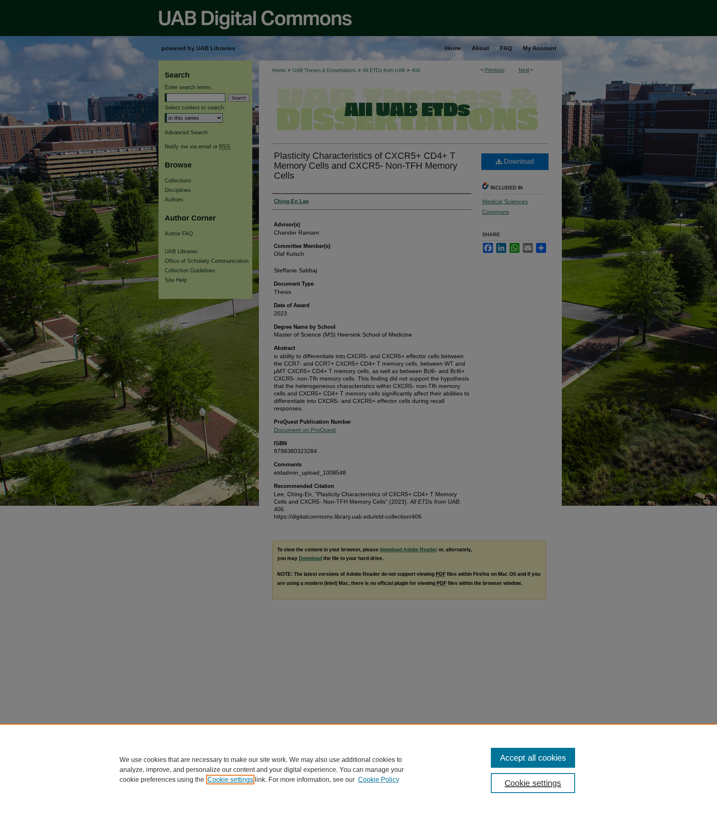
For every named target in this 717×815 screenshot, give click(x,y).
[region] (358, 769)
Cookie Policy (378, 779)
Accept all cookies (533, 757)
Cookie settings (230, 779)
